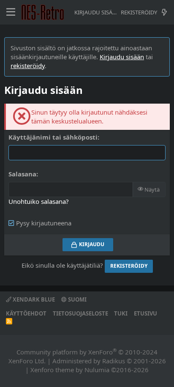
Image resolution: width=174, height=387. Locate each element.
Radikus (113, 361)
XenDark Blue (33, 299)
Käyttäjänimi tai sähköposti (53, 137)
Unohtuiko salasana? (38, 201)
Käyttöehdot (26, 313)
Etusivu (145, 313)
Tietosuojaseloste (80, 313)
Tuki (121, 313)
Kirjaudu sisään (122, 56)
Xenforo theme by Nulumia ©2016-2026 (89, 369)
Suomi (77, 299)
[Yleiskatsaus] (164, 12)
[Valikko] (10, 12)
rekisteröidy (28, 65)
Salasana (22, 174)
